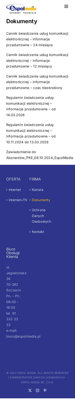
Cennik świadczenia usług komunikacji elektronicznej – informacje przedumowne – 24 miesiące (37, 39)
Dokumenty (38, 200)
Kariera (38, 190)
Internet (15, 190)
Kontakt (38, 232)
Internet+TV (15, 200)
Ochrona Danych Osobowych (38, 215)
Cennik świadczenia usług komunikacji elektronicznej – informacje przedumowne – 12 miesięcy (37, 60)
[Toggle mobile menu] (66, 6)
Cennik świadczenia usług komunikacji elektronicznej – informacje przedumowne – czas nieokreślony (37, 82)
